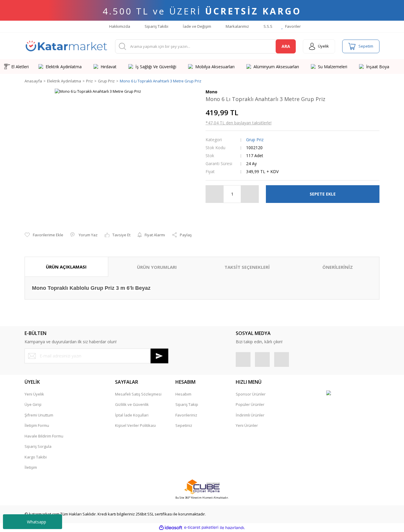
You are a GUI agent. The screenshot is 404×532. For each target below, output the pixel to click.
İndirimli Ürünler (250, 415)
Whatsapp (36, 522)
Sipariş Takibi (156, 26)
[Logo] (66, 46)
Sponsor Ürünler (251, 394)
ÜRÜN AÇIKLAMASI (66, 267)
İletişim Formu (37, 425)
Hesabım (183, 394)
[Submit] (159, 356)
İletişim (31, 467)
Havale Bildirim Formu (44, 436)
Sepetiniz (183, 425)
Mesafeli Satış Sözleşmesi (138, 394)
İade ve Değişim (196, 26)
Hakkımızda (119, 26)
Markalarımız (237, 26)
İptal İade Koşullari (131, 415)
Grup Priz (255, 139)
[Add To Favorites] (44, 235)
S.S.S (267, 26)
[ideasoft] (170, 528)
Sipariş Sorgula (38, 446)
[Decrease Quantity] (215, 194)
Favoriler (292, 26)
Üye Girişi (33, 404)
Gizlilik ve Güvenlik (132, 404)
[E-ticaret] (201, 528)
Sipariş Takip (186, 404)
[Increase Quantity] (249, 194)
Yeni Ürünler (247, 425)
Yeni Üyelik (34, 394)
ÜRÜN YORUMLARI (157, 267)
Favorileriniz (186, 415)
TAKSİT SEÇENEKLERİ (247, 267)
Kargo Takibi (36, 457)
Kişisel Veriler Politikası (135, 425)
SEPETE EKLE (323, 194)
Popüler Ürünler (250, 404)
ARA (286, 46)
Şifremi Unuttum (39, 415)
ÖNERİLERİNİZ (337, 267)
